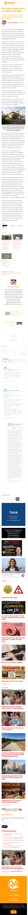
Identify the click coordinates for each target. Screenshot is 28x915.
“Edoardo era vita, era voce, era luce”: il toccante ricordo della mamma (12, 801)
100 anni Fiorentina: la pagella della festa (12, 833)
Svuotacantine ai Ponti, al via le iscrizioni (12, 681)
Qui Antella (10, 271)
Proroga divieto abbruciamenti (9, 597)
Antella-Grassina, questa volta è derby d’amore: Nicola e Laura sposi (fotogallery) (12, 707)
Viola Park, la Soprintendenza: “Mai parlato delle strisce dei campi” (6, 261)
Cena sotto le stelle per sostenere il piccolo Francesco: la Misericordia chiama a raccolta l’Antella (13, 617)
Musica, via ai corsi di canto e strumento (12, 662)
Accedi (23, 346)
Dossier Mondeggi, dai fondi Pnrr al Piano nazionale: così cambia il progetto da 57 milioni (12, 777)
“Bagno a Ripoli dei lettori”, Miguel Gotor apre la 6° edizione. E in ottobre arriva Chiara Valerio (13, 639)
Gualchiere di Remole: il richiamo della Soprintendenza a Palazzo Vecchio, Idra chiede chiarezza (17, 243)
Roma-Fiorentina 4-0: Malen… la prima (12, 842)
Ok (13, 912)
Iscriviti (4, 826)
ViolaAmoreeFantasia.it (9, 831)
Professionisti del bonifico (9, 840)
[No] (25, 909)
